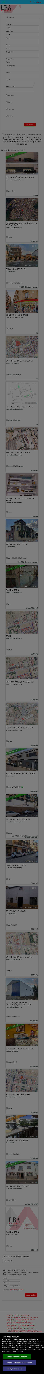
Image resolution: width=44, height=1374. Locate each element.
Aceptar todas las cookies (17, 1357)
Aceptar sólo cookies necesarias (19, 1363)
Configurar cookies (14, 1369)
